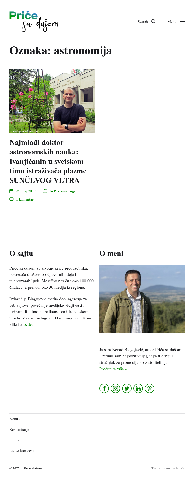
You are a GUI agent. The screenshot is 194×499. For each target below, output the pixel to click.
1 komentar (25, 199)
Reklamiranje (19, 429)
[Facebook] (104, 388)
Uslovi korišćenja (22, 450)
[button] (147, 21)
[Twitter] (127, 388)
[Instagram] (116, 388)
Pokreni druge (64, 190)
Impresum (16, 439)
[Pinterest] (150, 388)
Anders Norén (175, 468)
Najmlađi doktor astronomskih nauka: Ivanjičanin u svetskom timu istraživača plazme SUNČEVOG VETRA (47, 160)
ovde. (28, 324)
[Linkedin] (138, 388)
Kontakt (15, 418)
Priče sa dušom (31, 468)
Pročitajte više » (113, 368)
